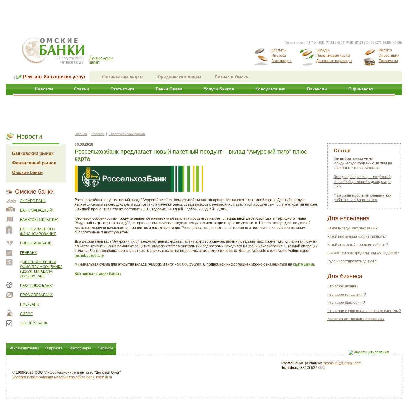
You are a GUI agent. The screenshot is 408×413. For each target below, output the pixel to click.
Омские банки (27, 172)
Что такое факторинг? (346, 302)
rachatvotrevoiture (89, 255)
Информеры (80, 348)
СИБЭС (26, 314)
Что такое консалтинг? (346, 294)
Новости (44, 89)
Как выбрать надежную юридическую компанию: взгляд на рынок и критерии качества (363, 163)
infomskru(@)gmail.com (342, 363)
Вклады (322, 50)
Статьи (81, 89)
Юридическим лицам (179, 77)
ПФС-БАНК (29, 304)
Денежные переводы (334, 61)
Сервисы (105, 348)
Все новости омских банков (98, 274)
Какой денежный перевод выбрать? (357, 245)
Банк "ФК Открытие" (39, 220)
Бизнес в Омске (231, 77)
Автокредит (281, 61)
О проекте (54, 348)
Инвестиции (389, 55)
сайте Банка (303, 264)
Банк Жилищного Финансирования (38, 231)
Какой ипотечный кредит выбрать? (357, 237)
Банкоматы (388, 61)
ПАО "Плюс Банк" (36, 285)
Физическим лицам (122, 77)
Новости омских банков (127, 134)
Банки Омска (169, 89)
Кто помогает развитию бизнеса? (355, 319)
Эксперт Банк (33, 323)
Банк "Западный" (36, 210)
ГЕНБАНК (28, 253)
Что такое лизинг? (342, 286)
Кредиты (279, 50)
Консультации (270, 89)
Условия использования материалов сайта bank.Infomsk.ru (62, 377)
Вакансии (317, 89)
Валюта (385, 50)
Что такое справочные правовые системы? (364, 311)
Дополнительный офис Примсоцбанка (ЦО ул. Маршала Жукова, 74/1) (41, 269)
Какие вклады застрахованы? (352, 228)
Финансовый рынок (34, 162)
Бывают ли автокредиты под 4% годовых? (363, 253)
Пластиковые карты (333, 55)
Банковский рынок (33, 153)
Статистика (122, 89)
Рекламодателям (24, 348)
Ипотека (279, 55)
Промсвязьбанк (36, 295)
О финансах (360, 89)
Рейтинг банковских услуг (54, 76)
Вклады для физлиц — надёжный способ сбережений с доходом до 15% (362, 181)
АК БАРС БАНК (33, 201)
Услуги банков (219, 89)
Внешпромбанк (35, 243)
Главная (81, 134)
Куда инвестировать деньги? (351, 261)
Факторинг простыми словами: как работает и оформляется (362, 197)
